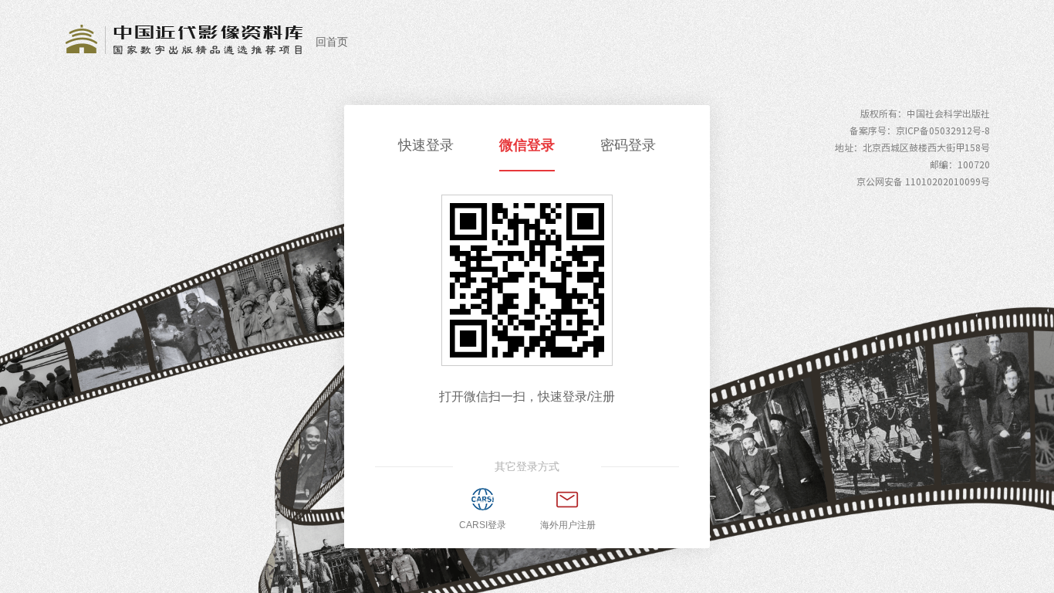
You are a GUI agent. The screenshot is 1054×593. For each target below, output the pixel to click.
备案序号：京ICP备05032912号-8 (920, 130)
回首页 (332, 42)
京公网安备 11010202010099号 (923, 181)
